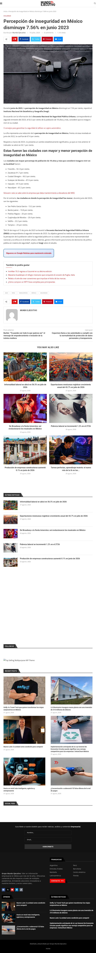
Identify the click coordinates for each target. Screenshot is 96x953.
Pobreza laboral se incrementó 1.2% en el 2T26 (71, 426)
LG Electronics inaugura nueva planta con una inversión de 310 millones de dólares (71, 708)
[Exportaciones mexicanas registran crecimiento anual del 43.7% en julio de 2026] (70, 366)
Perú (75, 865)
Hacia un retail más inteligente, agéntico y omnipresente (19, 789)
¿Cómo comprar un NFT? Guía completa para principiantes (31, 282)
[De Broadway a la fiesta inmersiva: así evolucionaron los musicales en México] (25, 408)
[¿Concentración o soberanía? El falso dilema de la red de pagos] (71, 771)
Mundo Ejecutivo (19, 32)
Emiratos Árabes (56, 869)
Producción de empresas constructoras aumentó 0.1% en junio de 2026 (50, 558)
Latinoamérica (55, 875)
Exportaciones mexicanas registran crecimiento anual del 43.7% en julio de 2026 (54, 516)
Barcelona (77, 869)
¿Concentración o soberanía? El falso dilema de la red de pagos (70, 789)
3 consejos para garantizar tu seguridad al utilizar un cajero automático (32, 128)
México (33, 293)
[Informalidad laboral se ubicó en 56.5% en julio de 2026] (25, 366)
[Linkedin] (16, 889)
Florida (76, 875)
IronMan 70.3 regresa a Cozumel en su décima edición (30, 271)
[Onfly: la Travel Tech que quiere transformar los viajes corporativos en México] (24, 690)
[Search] (95, 3)
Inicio (5, 11)
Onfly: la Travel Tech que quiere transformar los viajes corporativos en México (24, 708)
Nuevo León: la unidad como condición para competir (23, 747)
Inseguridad (23, 293)
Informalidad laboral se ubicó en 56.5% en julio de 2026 (43, 502)
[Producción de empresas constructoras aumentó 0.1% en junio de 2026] (25, 449)
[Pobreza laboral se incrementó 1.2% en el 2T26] (70, 408)
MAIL (62, 880)
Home (48, 948)
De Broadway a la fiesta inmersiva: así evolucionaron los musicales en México (52, 530)
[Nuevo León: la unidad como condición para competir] (24, 730)
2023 (6, 293)
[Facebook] (3, 889)
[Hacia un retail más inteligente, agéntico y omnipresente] (24, 771)
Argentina (53, 865)
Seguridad (43, 293)
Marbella (53, 872)
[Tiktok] (21, 889)
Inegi (13, 293)
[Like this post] (15, 39)
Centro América (79, 872)
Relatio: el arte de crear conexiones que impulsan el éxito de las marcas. (37, 278)
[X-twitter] (7, 889)
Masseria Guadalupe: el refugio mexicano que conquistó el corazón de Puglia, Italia (41, 275)
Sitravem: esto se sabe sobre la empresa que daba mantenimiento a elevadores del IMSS (39, 193)
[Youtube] (12, 889)
